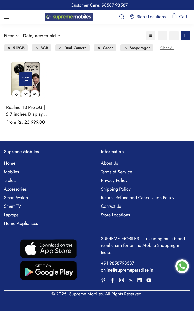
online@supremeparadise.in (127, 270)
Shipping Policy (116, 189)
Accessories (15, 189)
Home (9, 163)
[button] (179, 17)
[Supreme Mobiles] (69, 16)
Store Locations (115, 215)
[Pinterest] (103, 280)
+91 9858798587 (117, 263)
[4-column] (185, 35)
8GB (44, 48)
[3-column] (174, 35)
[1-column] (150, 35)
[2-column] (162, 35)
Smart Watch (16, 197)
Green (108, 48)
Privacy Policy (114, 180)
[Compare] (25, 94)
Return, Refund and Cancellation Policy (137, 197)
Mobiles (11, 172)
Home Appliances (21, 223)
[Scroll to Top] (184, 283)
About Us (109, 163)
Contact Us (111, 206)
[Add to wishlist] (16, 94)
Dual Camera (75, 48)
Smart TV (12, 206)
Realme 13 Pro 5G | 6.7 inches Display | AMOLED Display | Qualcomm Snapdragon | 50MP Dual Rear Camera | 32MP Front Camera (25, 111)
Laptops (11, 215)
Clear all (167, 48)
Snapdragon (140, 48)
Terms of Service (116, 172)
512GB (19, 48)
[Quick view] (34, 94)
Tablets (10, 180)
